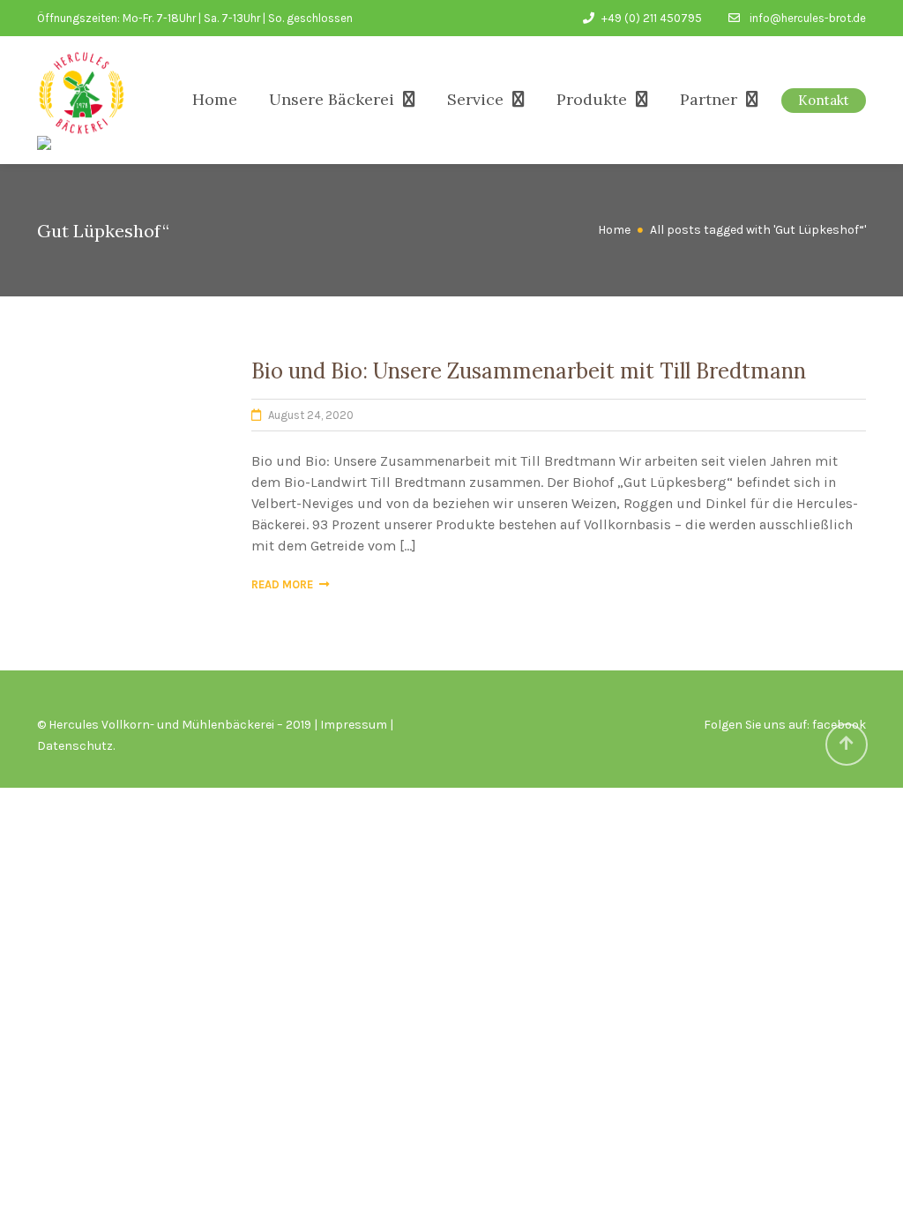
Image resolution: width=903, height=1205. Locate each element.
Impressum (353, 724)
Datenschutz (75, 745)
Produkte (591, 99)
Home (214, 99)
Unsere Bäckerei (331, 99)
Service (475, 99)
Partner (708, 99)
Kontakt (823, 100)
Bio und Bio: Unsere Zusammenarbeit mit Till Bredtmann (528, 371)
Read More (282, 584)
